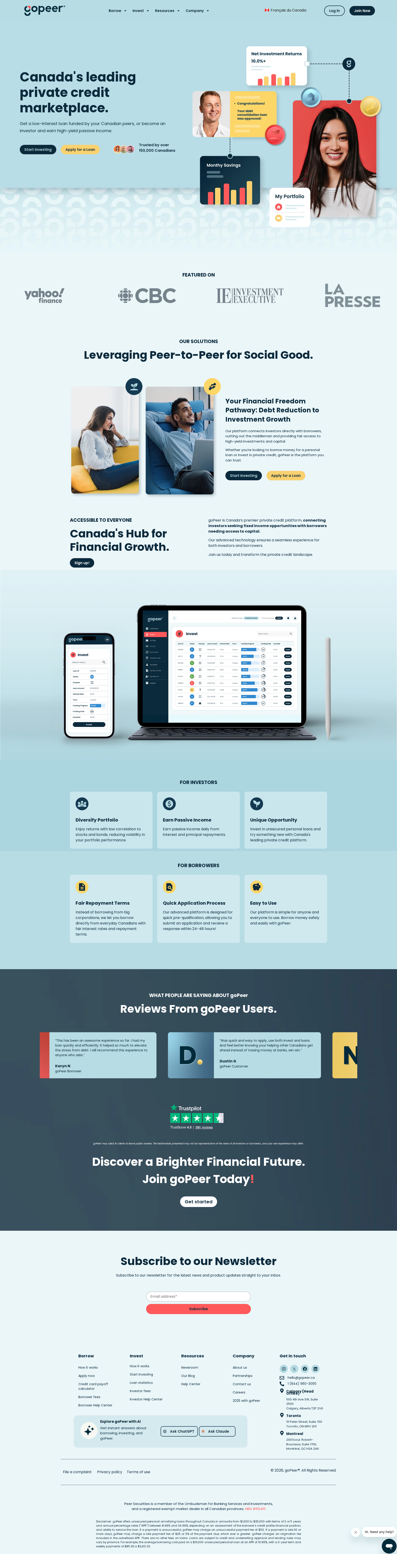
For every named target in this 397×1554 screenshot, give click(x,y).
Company (195, 11)
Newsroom (189, 1367)
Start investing (141, 1374)
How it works (88, 1367)
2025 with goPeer (246, 1400)
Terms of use (138, 1472)
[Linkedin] (315, 1369)
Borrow (115, 11)
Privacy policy (109, 1472)
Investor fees (140, 1391)
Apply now (86, 1375)
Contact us (242, 1384)
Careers (239, 1392)
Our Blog (188, 1375)
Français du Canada (288, 10)
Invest (138, 11)
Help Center (190, 1384)
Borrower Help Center (95, 1405)
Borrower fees (89, 1397)
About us (240, 1367)
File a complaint (78, 1472)
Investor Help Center (146, 1399)
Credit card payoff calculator (93, 1386)
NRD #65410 (255, 1508)
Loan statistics (141, 1382)
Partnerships (242, 1375)
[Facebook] (305, 1369)
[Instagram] (284, 1369)
